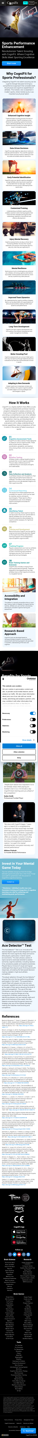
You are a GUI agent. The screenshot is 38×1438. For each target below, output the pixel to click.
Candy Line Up (28, 1299)
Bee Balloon (28, 1309)
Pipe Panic (10, 1303)
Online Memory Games (18, 1381)
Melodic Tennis (9, 1328)
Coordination (9, 1284)
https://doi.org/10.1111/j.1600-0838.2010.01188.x (16, 1037)
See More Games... (28, 1338)
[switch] (33, 719)
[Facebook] (10, 1254)
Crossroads (28, 1311)
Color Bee (28, 1307)
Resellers (18, 1359)
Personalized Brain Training (19, 1375)
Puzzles (28, 1301)
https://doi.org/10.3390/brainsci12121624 (14, 1075)
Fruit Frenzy (9, 1301)
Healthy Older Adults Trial (27, 1268)
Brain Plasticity (9, 1270)
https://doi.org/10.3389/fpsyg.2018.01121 (14, 1184)
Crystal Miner (9, 1305)
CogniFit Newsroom (10, 1423)
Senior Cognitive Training (27, 1276)
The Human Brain (10, 1262)
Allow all (19, 746)
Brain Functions (9, 1280)
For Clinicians (19, 1347)
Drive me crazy (9, 1317)
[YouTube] (19, 1254)
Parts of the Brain (10, 1266)
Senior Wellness (27, 1272)
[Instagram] (23, 1254)
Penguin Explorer (28, 1303)
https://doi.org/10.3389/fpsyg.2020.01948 (17, 1144)
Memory (9, 1286)
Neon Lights (9, 1315)
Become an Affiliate (28, 1423)
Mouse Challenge (28, 1324)
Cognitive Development (18, 1363)
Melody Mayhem (9, 1334)
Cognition (9, 1274)
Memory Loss (10, 1276)
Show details (27, 740)
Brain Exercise (19, 1365)
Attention (9, 1290)
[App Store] (19, 1231)
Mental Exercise (18, 1379)
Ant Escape (9, 1311)
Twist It (28, 1330)
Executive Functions (10, 1282)
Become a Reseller (13, 1427)
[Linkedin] (28, 1254)
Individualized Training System (19, 1367)
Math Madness (9, 1324)
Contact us (22, 1427)
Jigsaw (28, 1317)
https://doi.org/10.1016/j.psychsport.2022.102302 (16, 1129)
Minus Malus (28, 1322)
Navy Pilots (27, 1270)
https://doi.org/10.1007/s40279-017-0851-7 (20, 1137)
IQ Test (19, 1390)
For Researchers (18, 1349)
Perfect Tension (28, 1326)
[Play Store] (19, 1237)
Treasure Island (9, 1313)
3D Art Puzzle (9, 1338)
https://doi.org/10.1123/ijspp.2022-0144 (13, 1177)
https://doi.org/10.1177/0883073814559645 (16, 1083)
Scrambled (10, 1330)
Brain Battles (18, 1388)
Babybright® (18, 1357)
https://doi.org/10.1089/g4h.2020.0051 (13, 1094)
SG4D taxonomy (27, 1281)
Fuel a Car (28, 1319)
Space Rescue (10, 1322)
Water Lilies (28, 1332)
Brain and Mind (9, 1264)
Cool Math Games (19, 1383)
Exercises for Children (19, 1361)
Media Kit (19, 1423)
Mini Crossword (9, 1299)
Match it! (9, 1321)
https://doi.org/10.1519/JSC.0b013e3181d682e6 (15, 1154)
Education (19, 1351)
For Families (18, 1345)
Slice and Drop (28, 1328)
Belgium (5, 1435)
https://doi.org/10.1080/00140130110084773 (22, 1110)
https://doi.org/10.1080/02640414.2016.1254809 (16, 1165)
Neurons (9, 1268)
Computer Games (27, 1266)
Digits (28, 1305)
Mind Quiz (19, 1369)
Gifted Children (19, 1387)
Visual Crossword (10, 1319)
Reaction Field (28, 1334)
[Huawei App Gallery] (19, 1242)
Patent (19, 1353)
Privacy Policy (18, 1420)
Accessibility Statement (15, 1430)
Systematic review (27, 1280)
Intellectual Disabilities (9, 1278)
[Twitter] (14, 1254)
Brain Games (18, 1377)
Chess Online (9, 1297)
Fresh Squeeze (28, 1315)
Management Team (29, 1420)
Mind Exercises (19, 1373)
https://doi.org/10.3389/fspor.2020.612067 (14, 1044)
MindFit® (18, 1355)
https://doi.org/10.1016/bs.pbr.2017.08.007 (14, 1103)
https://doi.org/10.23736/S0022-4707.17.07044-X (16, 1065)
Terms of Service (8, 1420)
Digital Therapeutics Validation (27, 1263)
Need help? (30, 1431)
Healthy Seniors (27, 1274)
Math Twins (28, 1321)
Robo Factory (9, 1309)
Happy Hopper (28, 1297)
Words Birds (28, 1336)
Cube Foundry (28, 1313)
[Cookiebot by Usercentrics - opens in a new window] (27, 679)
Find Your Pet (9, 1332)
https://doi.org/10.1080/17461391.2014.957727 (18, 1054)
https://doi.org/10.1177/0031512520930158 (14, 1117)
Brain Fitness (9, 1272)
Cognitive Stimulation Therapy (18, 1371)
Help (28, 1427)
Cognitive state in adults (27, 1278)
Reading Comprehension (19, 1385)
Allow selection (19, 752)
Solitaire (9, 1307)
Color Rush (10, 1336)
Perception (10, 1288)
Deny (19, 758)
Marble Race (9, 1326)
